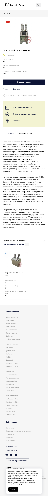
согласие (31, 471)
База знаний (10, 440)
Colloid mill (10, 390)
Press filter (10, 372)
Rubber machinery (12, 366)
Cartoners (10, 354)
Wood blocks (11, 324)
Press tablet (10, 384)
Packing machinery (13, 339)
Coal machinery (12, 344)
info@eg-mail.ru (12, 446)
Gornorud (9, 360)
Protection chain (12, 399)
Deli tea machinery (13, 378)
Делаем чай (10, 351)
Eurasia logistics (12, 317)
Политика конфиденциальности (18, 431)
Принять (13, 489)
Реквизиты (10, 434)
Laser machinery (12, 381)
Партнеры (10, 428)
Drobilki (8, 357)
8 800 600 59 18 (11, 450)
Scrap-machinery (12, 405)
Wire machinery (12, 396)
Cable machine (11, 333)
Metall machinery (12, 387)
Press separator (12, 363)
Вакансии (9, 437)
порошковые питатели (13, 244)
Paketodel (10, 320)
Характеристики (25, 133)
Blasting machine (12, 402)
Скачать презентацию (17, 461)
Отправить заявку (24, 82)
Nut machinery (11, 330)
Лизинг (5, 89)
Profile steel (10, 327)
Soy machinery (11, 375)
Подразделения (12, 311)
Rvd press (9, 348)
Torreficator (10, 411)
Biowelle (9, 408)
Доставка (16, 89)
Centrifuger (10, 414)
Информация (11, 422)
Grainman (9, 336)
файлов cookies (21, 473)
